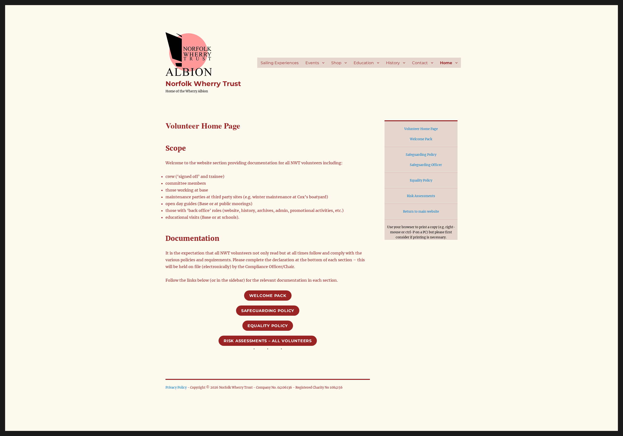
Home (446, 63)
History (393, 63)
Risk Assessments (421, 196)
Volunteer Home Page (421, 129)
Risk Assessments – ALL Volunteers (268, 341)
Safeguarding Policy (267, 310)
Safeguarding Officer (426, 165)
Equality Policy (267, 325)
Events (312, 63)
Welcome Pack (267, 295)
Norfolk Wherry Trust (203, 83)
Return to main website (421, 211)
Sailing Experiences (280, 63)
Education (364, 63)
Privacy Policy (176, 387)
